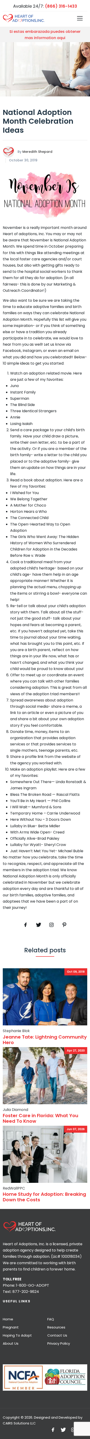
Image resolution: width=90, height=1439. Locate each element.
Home (8, 1319)
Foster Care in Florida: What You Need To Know (40, 1118)
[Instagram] (73, 1429)
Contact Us (57, 1335)
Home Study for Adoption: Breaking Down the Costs (44, 1197)
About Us (10, 1343)
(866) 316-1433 (61, 6)
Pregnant (11, 1327)
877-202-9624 (25, 1291)
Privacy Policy (58, 1343)
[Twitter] (38, 924)
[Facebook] (25, 924)
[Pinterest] (51, 924)
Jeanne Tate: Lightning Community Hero (45, 1040)
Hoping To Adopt (17, 1335)
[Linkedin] (64, 924)
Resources (56, 1327)
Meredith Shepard (37, 151)
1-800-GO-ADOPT (32, 1285)
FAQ (50, 1319)
